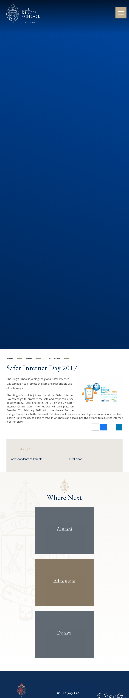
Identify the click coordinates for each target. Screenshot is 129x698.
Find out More (62, 538)
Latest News (52, 358)
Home (9, 358)
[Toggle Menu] (120, 12)
